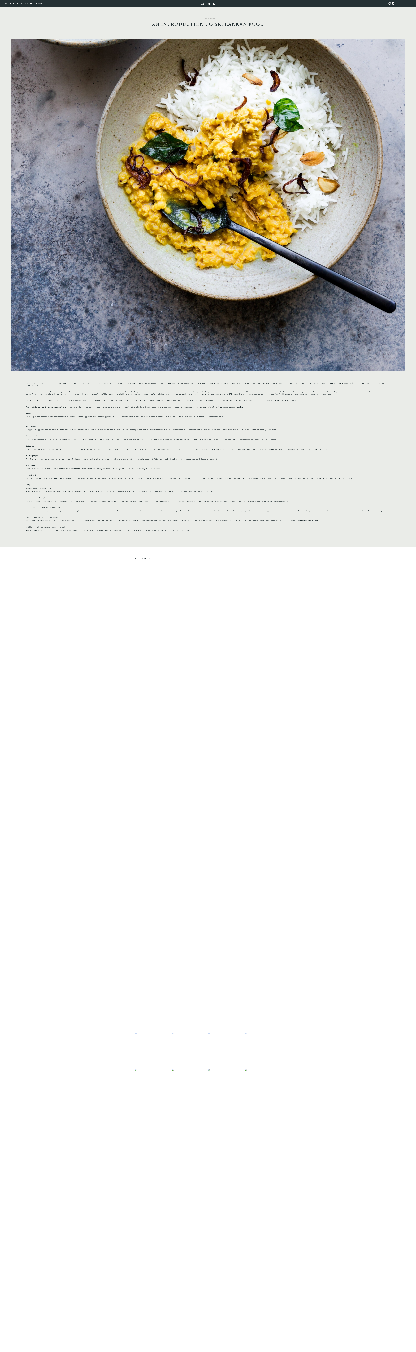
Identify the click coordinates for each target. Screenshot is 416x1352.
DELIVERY (49, 3)
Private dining (26, 3)
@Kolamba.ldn (143, 559)
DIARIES (39, 3)
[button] (10, 3)
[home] (208, 3)
